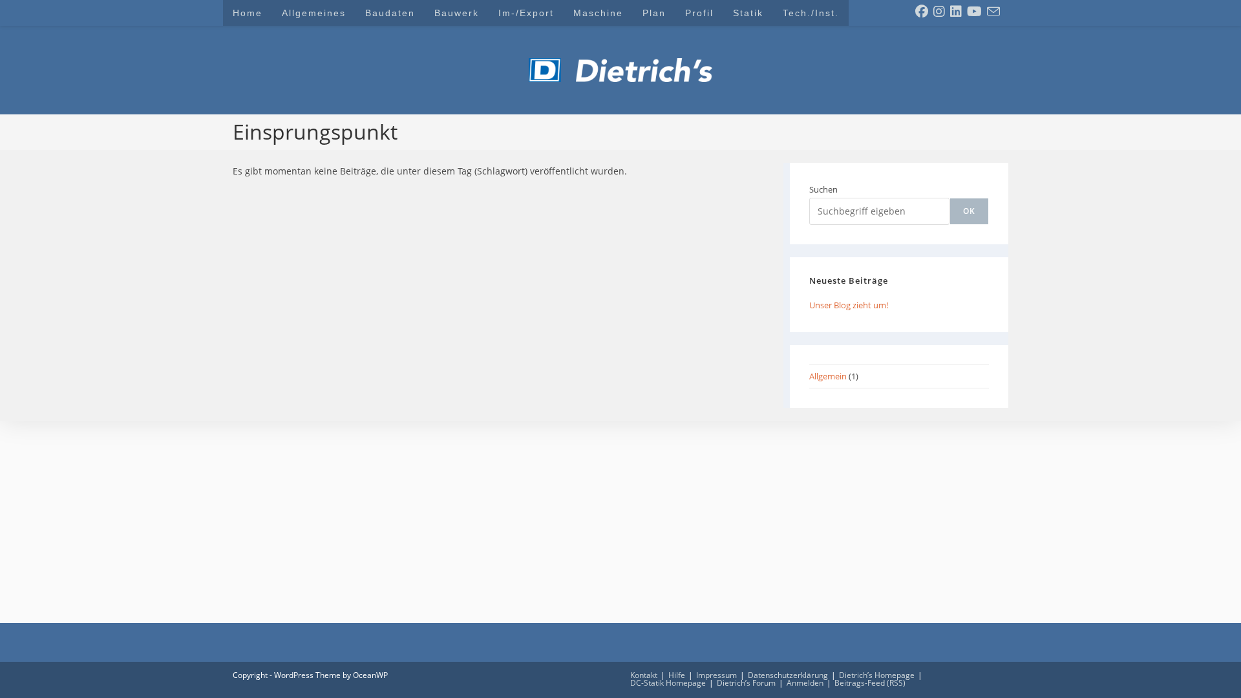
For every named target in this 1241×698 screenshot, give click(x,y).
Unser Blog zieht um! (848, 305)
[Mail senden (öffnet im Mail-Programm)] (993, 12)
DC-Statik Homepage (668, 682)
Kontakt (643, 675)
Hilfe (676, 675)
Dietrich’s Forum (746, 682)
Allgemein (828, 376)
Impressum (716, 675)
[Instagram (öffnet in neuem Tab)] (939, 11)
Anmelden (805, 682)
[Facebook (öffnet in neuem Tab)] (921, 11)
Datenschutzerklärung (788, 675)
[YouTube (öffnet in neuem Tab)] (974, 11)
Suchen (823, 189)
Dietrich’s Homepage (877, 675)
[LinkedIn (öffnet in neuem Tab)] (956, 11)
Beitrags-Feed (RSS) (870, 682)
